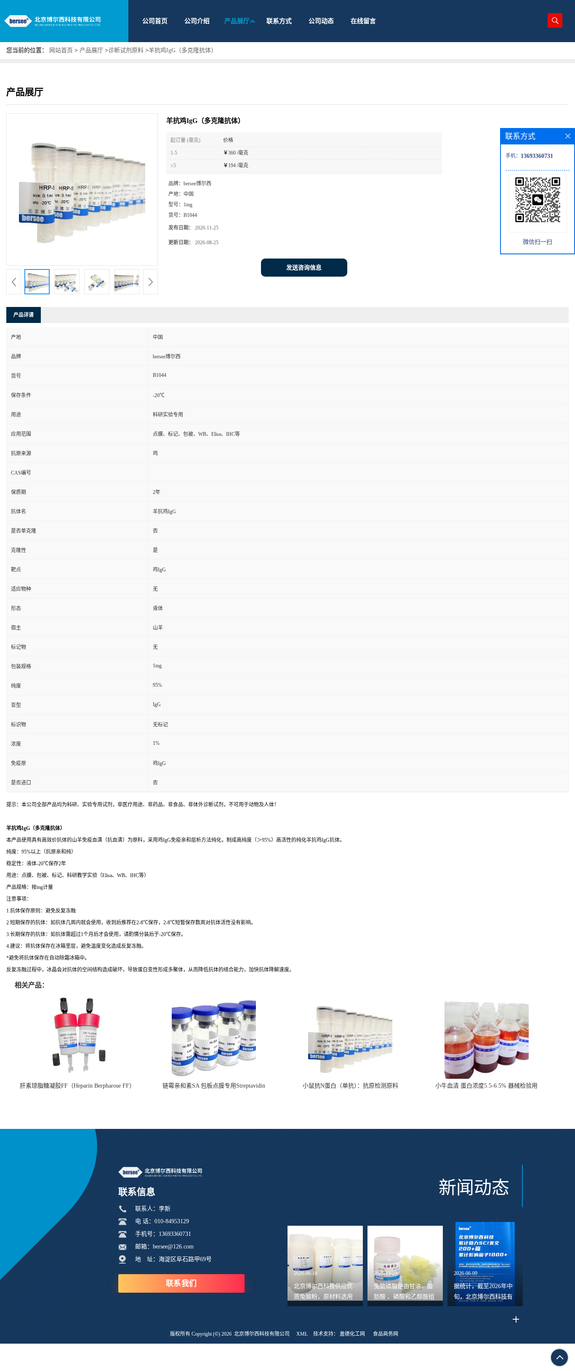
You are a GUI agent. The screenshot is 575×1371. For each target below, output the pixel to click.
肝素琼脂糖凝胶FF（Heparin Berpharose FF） (77, 1086)
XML (302, 1334)
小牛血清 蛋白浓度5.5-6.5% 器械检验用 (486, 1086)
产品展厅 (91, 50)
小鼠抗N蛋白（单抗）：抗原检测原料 (350, 1086)
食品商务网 (385, 1334)
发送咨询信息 (304, 267)
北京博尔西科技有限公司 (262, 1334)
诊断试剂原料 (126, 50)
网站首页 (61, 50)
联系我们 (181, 1283)
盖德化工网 (352, 1334)
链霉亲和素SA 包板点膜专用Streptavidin (213, 1086)
